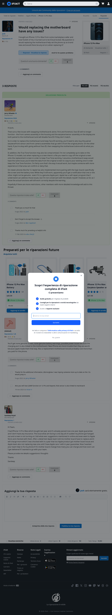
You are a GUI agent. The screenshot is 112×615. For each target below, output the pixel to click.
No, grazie (56, 337)
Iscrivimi (56, 323)
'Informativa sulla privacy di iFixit (60, 330)
